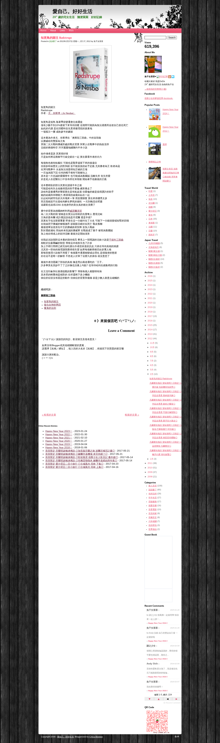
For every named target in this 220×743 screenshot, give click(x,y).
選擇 (165, 144)
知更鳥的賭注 (51, 301)
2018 (150, 312)
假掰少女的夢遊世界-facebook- (159, 98)
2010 (150, 468)
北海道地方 (153, 247)
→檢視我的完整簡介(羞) (156, 89)
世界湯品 (152, 529)
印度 (150, 191)
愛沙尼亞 (152, 211)
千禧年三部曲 (116, 239)
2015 (150, 325)
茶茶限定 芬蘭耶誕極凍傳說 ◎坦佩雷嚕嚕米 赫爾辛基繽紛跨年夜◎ (81, 460)
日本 (150, 219)
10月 (152, 347)
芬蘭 (150, 231)
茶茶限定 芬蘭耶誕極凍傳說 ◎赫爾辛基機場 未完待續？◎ (76, 454)
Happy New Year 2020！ (58, 441)
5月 (151, 370)
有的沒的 (152, 494)
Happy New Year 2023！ (58, 431)
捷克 (150, 215)
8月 (151, 356)
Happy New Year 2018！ (58, 447)
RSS (71, 30)
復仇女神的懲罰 (52, 304)
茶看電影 (152, 509)
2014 (150, 330)
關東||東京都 (154, 251)
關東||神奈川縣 (155, 255)
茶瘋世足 (152, 517)
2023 (150, 289)
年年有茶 (152, 498)
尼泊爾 (151, 203)
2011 (150, 463)
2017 (150, 316)
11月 (152, 343)
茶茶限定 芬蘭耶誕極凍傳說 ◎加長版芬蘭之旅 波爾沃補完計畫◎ (80, 450)
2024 (150, 285)
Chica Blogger (96, 737)
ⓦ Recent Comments (172, 703)
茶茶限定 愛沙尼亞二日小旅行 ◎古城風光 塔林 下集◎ (74, 463)
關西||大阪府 (154, 267)
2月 (151, 374)
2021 (150, 298)
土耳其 (151, 195)
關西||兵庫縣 (154, 263)
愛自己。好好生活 (72, 11)
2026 (150, 276)
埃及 (150, 199)
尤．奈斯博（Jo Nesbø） (61, 113)
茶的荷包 (152, 525)
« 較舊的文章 (49, 414)
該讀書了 (53, 41)
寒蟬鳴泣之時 (154, 162)
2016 (150, 321)
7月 (151, 361)
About (53, 30)
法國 (150, 227)
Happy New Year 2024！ (158, 623)
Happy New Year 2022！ (58, 434)
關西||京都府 (154, 259)
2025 (150, 281)
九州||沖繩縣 (154, 243)
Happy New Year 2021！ (58, 437)
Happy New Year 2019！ (58, 444)
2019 (150, 307)
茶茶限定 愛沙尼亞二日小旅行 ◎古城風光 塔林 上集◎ (74, 467)
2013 (150, 334)
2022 (150, 294)
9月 (151, 352)
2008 (150, 477)
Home (43, 30)
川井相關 (152, 521)
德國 (150, 207)
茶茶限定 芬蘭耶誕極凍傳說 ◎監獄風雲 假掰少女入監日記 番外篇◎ (81, 457)
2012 (150, 339)
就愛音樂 (152, 506)
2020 (150, 303)
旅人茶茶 (152, 486)
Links (62, 30)
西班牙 (151, 235)
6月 (151, 365)
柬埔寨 (151, 223)
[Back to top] (178, 737)
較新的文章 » (132, 414)
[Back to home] (176, 737)
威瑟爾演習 (76, 210)
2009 (150, 472)
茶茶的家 (152, 513)
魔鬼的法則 (50, 308)
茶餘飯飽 (152, 502)
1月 (151, 459)
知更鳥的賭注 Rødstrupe (56, 37)
